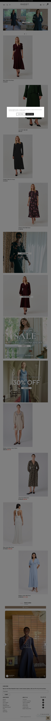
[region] (25, 112)
